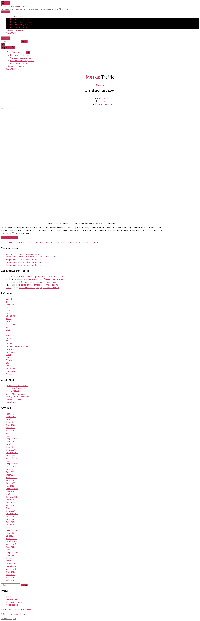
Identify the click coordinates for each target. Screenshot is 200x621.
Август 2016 (11, 544)
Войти (8, 596)
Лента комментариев (15, 602)
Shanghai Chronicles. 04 (100, 90)
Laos (7, 332)
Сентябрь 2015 (12, 566)
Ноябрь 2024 (11, 447)
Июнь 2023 (10, 472)
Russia (8, 341)
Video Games (11, 371)
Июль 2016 (10, 547)
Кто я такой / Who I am (19, 19)
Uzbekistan (10, 368)
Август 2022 (11, 480)
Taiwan (8, 355)
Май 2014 (10, 580)
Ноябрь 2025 (11, 422)
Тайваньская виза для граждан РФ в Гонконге (39, 282)
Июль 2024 (10, 455)
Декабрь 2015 (12, 558)
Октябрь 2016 (11, 541)
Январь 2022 (11, 491)
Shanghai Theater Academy (17, 346)
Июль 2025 (10, 425)
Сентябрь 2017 (12, 514)
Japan (8, 330)
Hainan (8, 321)
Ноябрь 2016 (11, 539)
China (10, 242)
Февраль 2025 (12, 439)
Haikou (8, 319)
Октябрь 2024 (11, 450)
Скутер (76, 242)
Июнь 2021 (10, 503)
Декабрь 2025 (12, 419)
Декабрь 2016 (12, 536)
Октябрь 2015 (11, 564)
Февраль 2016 (12, 552)
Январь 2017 (11, 533)
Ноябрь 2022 (11, 478)
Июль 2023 (10, 469)
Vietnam (9, 374)
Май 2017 (10, 525)
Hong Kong (10, 324)
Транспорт (85, 242)
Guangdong (10, 316)
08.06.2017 (103, 101)
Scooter (17, 242)
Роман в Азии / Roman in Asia (13, 6)
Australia (9, 299)
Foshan (8, 313)
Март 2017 (10, 527)
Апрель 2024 (11, 458)
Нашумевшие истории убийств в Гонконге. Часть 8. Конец (31, 257)
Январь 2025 (11, 442)
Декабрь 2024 (12, 444)
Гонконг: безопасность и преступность (22, 254)
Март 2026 (10, 414)
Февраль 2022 (12, 489)
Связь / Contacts (12, 33)
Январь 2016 (11, 555)
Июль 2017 (10, 519)
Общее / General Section (16, 16)
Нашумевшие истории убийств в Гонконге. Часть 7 (28, 259)
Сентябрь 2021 (12, 497)
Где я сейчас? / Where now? (21, 27)
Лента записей (12, 599)
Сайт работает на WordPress (13, 614)
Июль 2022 (10, 483)
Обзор (70, 242)
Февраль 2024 (12, 464)
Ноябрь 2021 (11, 494)
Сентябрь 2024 (12, 453)
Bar (7, 302)
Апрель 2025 (11, 433)
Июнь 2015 (10, 575)
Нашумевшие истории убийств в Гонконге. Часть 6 (28, 262)
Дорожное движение (51, 242)
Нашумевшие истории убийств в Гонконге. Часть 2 (41, 276)
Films (8, 310)
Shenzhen (10, 349)
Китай (63, 242)
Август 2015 (11, 569)
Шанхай (94, 242)
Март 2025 (10, 436)
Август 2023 (11, 466)
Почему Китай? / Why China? (22, 25)
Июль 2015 (10, 572)
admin (106, 98)
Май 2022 (10, 486)
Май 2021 (10, 505)
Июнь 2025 (10, 428)
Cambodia (10, 305)
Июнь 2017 (10, 522)
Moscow (9, 338)
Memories (10, 335)
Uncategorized (12, 366)
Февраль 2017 (12, 530)
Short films (10, 352)
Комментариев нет (103, 104)
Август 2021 (11, 500)
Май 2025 (10, 430)
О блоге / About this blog (20, 22)
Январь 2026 (11, 417)
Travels (9, 360)
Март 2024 (10, 461)
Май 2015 (10, 577)
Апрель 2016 (11, 550)
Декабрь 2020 (12, 508)
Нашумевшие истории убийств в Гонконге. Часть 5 (28, 265)
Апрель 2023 (11, 475)
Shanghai (100, 85)
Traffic (32, 242)
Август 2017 (11, 516)
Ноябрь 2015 (11, 561)
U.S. (7, 363)
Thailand (9, 357)
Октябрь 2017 (11, 511)
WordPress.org (12, 605)
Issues (8, 327)
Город (38, 242)
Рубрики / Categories (15, 30)
